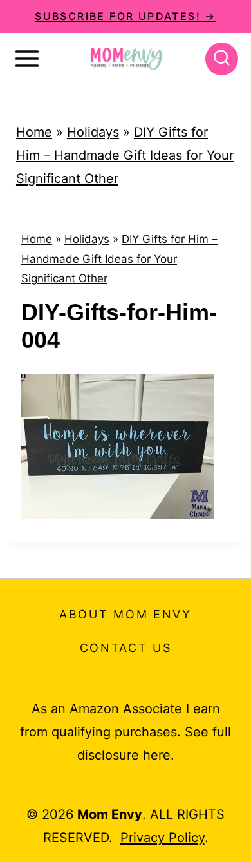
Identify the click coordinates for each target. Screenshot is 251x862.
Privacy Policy (162, 837)
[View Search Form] (221, 59)
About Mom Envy (125, 614)
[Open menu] (27, 58)
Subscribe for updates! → (125, 16)
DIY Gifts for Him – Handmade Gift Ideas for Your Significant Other (125, 155)
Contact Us (126, 648)
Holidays (93, 132)
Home (34, 132)
